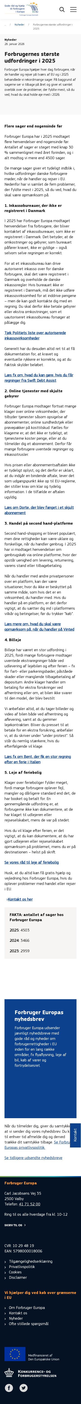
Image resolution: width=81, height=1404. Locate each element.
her (29, 899)
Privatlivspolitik (22, 1266)
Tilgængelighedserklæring (30, 1261)
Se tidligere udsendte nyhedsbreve (33, 1158)
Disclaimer (18, 1277)
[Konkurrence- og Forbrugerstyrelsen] (21, 10)
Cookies (15, 1272)
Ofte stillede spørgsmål (29, 1323)
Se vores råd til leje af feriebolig (31, 862)
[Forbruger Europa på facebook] (9, 1391)
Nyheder (19, 24)
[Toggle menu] (73, 9)
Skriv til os (13, 1225)
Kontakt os (17, 899)
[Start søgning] (62, 9)
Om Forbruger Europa (27, 1307)
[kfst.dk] (30, 1375)
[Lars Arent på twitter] (23, 1391)
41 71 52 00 (29, 1204)
